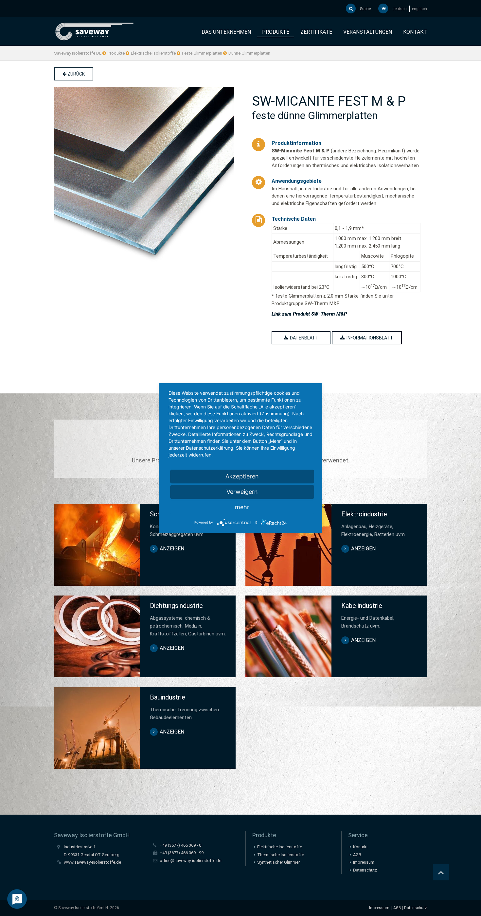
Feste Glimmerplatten (202, 53)
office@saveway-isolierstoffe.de (190, 860)
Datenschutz (365, 870)
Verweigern (242, 491)
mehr (242, 507)
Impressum (363, 862)
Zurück (75, 74)
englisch (419, 9)
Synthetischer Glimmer (278, 862)
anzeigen (172, 548)
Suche (365, 9)
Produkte (275, 32)
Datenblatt (303, 337)
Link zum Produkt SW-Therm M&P (309, 314)
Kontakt (415, 32)
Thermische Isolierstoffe (280, 854)
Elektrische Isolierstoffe (153, 53)
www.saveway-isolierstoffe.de (92, 862)
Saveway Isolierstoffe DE (77, 53)
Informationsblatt (369, 337)
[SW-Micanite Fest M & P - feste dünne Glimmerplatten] (145, 177)
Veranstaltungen (367, 32)
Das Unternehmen (226, 32)
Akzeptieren (242, 476)
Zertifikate (316, 32)
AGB (357, 854)
